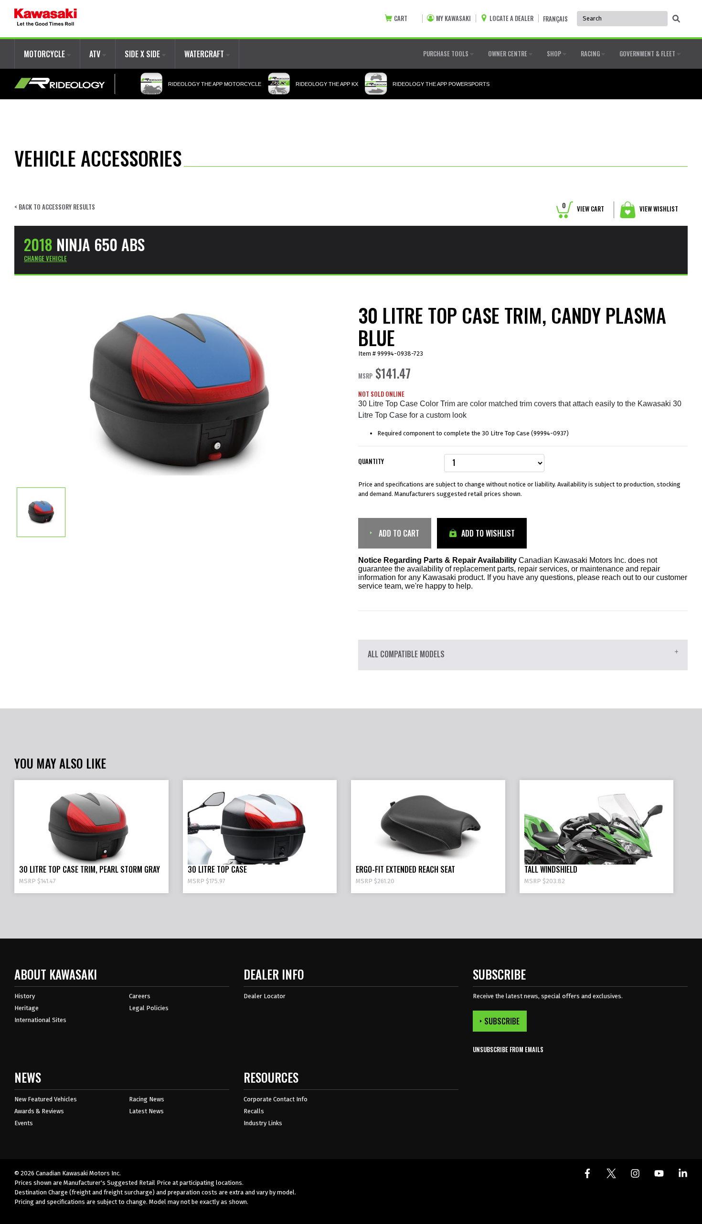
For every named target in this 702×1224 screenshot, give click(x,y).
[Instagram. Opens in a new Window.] (635, 1173)
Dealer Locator (265, 996)
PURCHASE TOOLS (446, 53)
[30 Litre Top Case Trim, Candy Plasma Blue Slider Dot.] (41, 512)
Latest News (146, 1111)
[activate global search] (676, 19)
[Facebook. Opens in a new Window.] (587, 1173)
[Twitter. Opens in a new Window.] (611, 1173)
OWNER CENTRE (508, 53)
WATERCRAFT (205, 54)
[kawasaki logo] (45, 18)
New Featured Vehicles (45, 1099)
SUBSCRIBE (502, 1021)
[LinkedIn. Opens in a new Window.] (683, 1173)
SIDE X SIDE (143, 54)
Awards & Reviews (39, 1111)
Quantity (371, 461)
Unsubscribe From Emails (508, 1049)
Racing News (146, 1099)
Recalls (254, 1111)
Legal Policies (149, 1008)
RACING (591, 53)
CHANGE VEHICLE (45, 258)
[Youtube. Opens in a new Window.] (659, 1173)
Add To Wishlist (487, 533)
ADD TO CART (398, 533)
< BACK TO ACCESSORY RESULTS (54, 207)
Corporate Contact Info (276, 1099)
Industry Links (263, 1123)
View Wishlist (658, 208)
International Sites (40, 1020)
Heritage (26, 1008)
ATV (95, 54)
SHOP (555, 53)
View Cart (583, 208)
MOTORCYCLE (45, 54)
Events (23, 1123)
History (24, 996)
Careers (139, 996)
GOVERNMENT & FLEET (648, 53)
